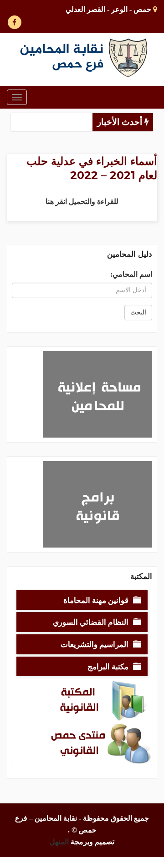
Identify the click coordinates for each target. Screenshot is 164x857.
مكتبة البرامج (107, 666)
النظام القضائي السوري (90, 622)
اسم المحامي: (131, 274)
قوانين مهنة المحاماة (95, 600)
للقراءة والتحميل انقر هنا (82, 201)
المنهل (59, 842)
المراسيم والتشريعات (94, 644)
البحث (138, 312)
